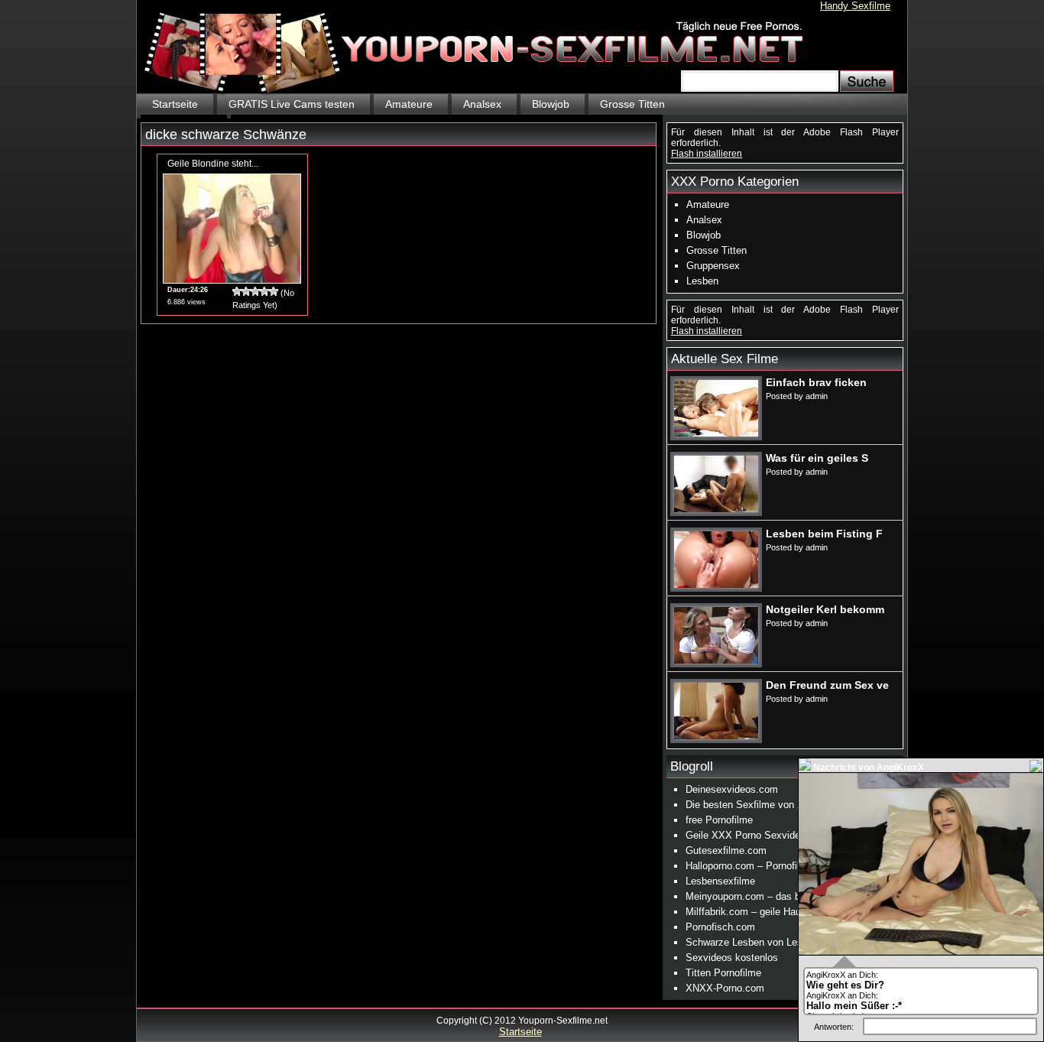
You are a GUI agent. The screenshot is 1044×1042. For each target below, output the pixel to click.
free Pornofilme (719, 820)
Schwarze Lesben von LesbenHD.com (770, 942)
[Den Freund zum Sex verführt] (716, 736)
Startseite (175, 104)
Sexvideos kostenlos (732, 957)
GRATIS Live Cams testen (292, 104)
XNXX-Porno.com (725, 988)
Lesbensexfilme (720, 881)
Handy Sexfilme (855, 5)
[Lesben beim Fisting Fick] (716, 584)
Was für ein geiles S (817, 458)
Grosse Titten (632, 104)
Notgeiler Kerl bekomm (825, 609)
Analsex (482, 104)
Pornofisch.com (720, 927)
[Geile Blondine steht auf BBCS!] (232, 279)
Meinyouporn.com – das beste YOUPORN (779, 896)
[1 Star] (237, 291)
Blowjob (550, 104)
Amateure (409, 104)
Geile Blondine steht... (212, 163)
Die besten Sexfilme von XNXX (755, 804)
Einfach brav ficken (816, 382)
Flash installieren (706, 153)
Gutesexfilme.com (726, 850)
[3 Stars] (255, 291)
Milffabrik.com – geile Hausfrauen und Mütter (785, 911)
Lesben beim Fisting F (824, 533)
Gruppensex (713, 265)
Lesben (702, 281)
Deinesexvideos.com (732, 789)
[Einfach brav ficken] (716, 433)
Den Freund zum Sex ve (827, 685)
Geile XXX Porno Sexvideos (748, 835)
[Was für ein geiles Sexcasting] (716, 509)
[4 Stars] (264, 291)
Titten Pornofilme (723, 973)
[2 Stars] (246, 291)
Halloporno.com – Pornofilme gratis (763, 866)
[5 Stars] (273, 291)
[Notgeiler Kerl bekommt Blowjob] (716, 660)
